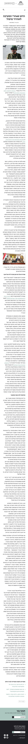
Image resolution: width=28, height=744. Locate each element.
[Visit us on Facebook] (5, 736)
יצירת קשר (15, 735)
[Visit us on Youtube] (5, 738)
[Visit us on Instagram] (7, 738)
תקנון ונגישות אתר (21, 735)
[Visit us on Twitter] (7, 736)
